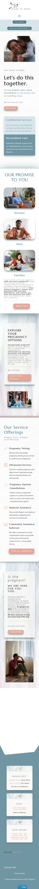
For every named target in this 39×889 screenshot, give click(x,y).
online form (17, 852)
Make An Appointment (18, 28)
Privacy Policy (19, 873)
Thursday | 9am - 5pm (19, 839)
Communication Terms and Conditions (20, 879)
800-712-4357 (14, 783)
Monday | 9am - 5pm (19, 834)
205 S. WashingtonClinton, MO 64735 (19, 808)
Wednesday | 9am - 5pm (19, 837)
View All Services (20, 551)
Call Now (19, 22)
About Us (21, 306)
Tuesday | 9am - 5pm (19, 835)
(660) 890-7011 (14, 780)
